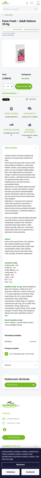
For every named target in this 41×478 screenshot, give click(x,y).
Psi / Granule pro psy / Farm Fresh (22, 354)
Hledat (36, 9)
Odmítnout (10, 472)
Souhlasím (30, 472)
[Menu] (38, 3)
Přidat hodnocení (12, 385)
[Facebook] (4, 429)
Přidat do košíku (22, 86)
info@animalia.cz (13, 419)
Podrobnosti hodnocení (31, 29)
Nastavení (20, 465)
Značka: (8, 35)
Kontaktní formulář (14, 437)
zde (11, 459)
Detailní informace (9, 93)
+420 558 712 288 (13, 423)
